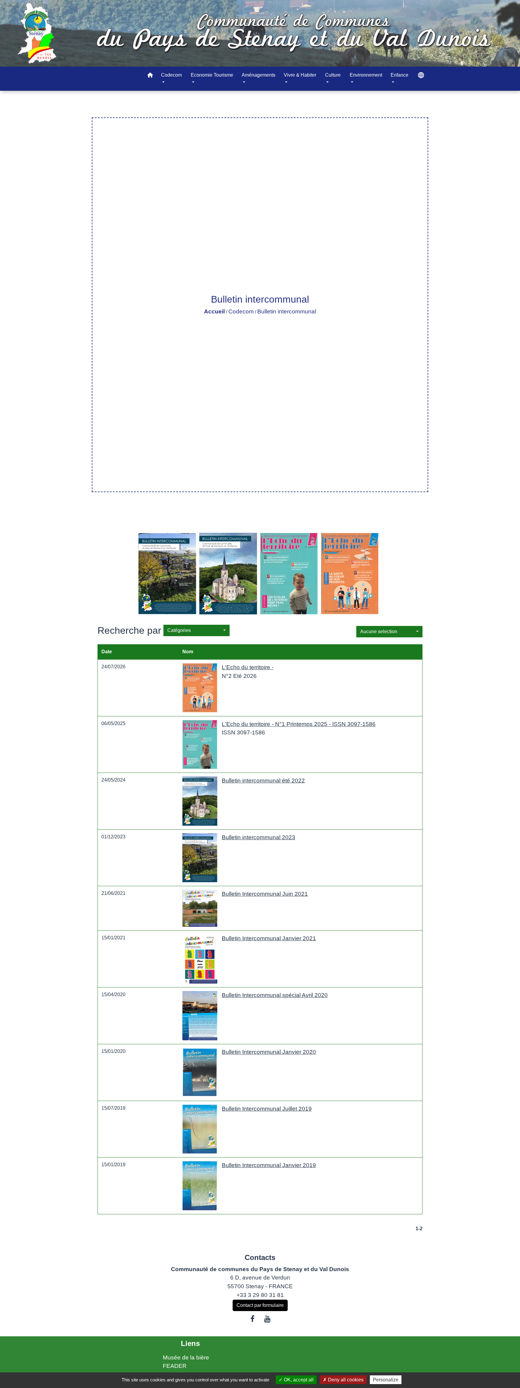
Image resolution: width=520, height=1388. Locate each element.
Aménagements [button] (258, 75)
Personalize (385, 1379)
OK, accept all (298, 1379)
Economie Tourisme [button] (212, 75)
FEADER (175, 1366)
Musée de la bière (186, 1357)
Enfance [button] (399, 75)
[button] (150, 76)
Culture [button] (333, 75)
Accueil (214, 311)
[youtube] (268, 1319)
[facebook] (252, 1319)
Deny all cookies (345, 1379)
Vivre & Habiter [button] (300, 75)
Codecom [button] (171, 75)
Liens (190, 1343)
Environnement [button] (366, 75)
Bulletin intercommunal (286, 311)
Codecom (241, 311)
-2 (420, 1228)
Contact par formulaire (260, 1305)
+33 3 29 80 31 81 (260, 1295)
